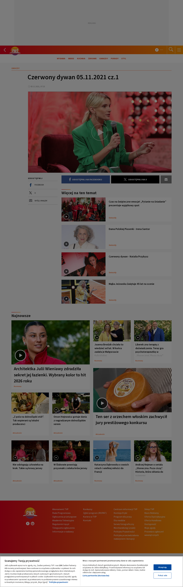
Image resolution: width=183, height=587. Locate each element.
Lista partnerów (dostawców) (96, 575)
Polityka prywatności (58, 582)
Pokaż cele (162, 575)
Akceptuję (162, 567)
